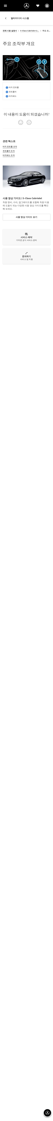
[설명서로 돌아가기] (7, 18)
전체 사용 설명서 (10, 30)
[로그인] (47, 5)
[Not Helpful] (29, 122)
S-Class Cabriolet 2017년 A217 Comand (29, 30)
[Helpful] (20, 122)
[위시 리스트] (38, 6)
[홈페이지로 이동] (26, 6)
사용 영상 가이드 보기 (26, 217)
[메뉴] (5, 5)
